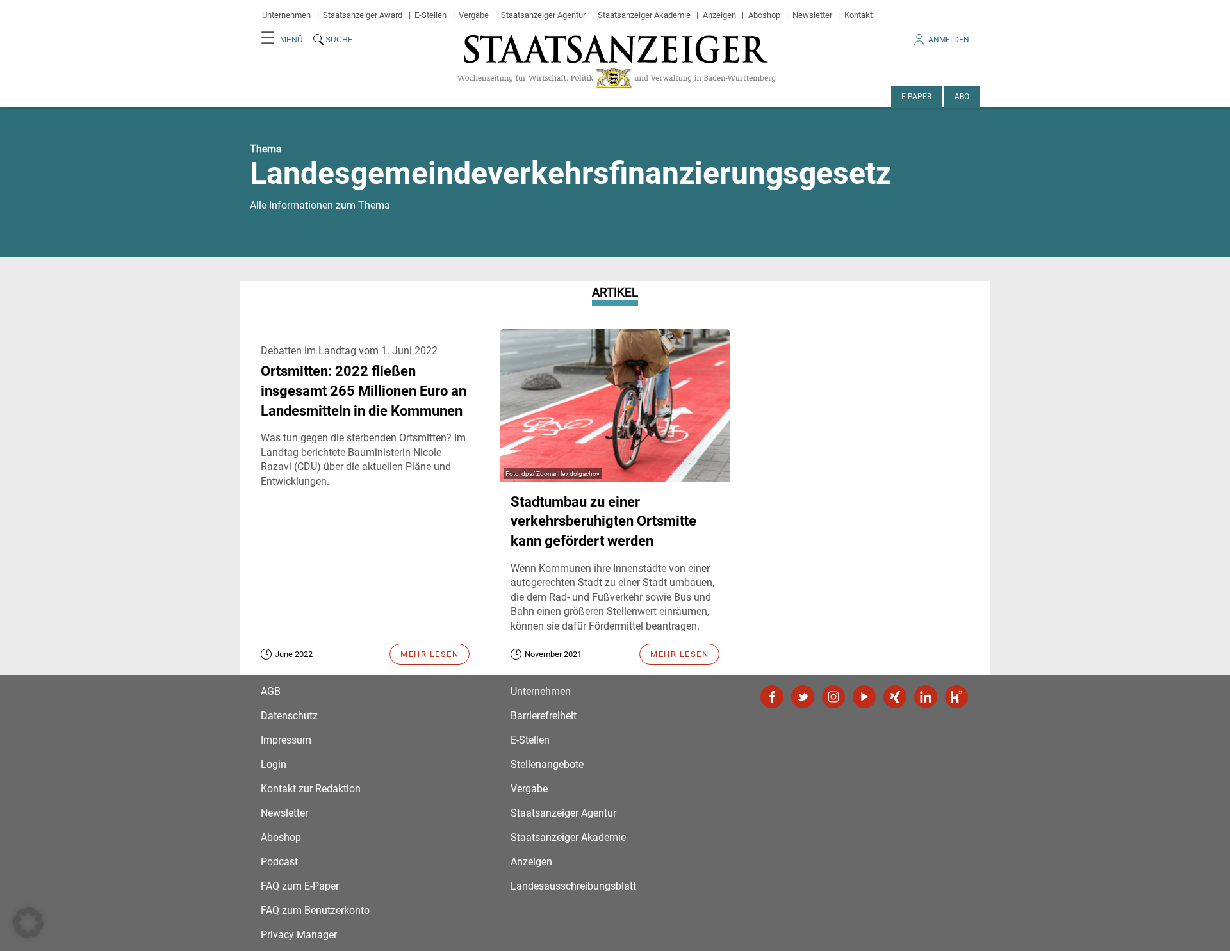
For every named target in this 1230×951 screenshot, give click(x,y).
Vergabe (474, 15)
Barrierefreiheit (544, 716)
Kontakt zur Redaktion (311, 789)
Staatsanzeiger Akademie (644, 15)
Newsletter (812, 15)
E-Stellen (430, 15)
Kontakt (858, 15)
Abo (962, 96)
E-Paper (916, 96)
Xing (895, 696)
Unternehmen (286, 15)
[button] (28, 923)
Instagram (833, 696)
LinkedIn (925, 696)
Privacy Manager (299, 935)
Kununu (956, 696)
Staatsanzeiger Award (362, 15)
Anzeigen (719, 15)
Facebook (772, 696)
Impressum (286, 740)
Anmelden (948, 39)
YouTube (864, 696)
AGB (271, 691)
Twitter (802, 696)
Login (273, 764)
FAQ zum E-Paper (300, 886)
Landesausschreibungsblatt (573, 886)
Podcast (279, 862)
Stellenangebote (547, 764)
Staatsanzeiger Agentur (543, 15)
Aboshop (764, 15)
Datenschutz (289, 716)
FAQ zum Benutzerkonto (315, 910)
